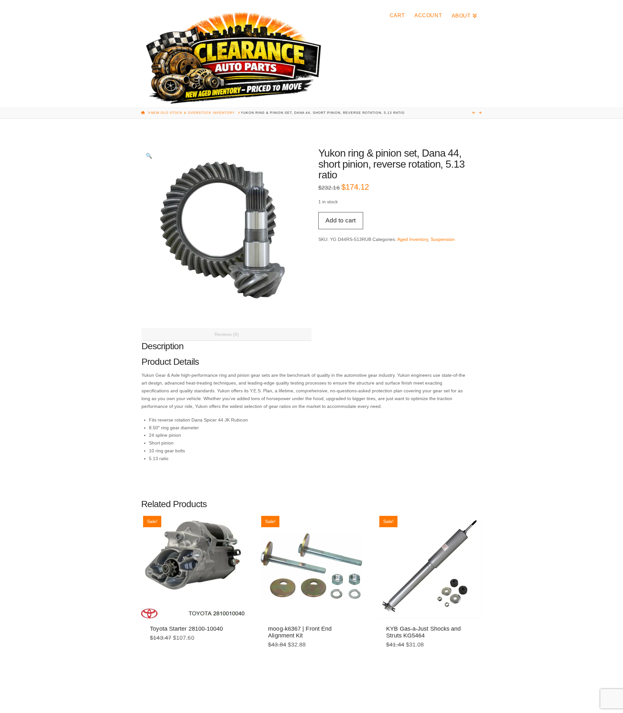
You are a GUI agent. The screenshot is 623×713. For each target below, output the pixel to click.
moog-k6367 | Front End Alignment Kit (300, 632)
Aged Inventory (412, 239)
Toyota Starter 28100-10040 (186, 628)
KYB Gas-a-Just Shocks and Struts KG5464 (423, 632)
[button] (149, 155)
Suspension (443, 239)
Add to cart (340, 220)
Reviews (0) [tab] (226, 334)
